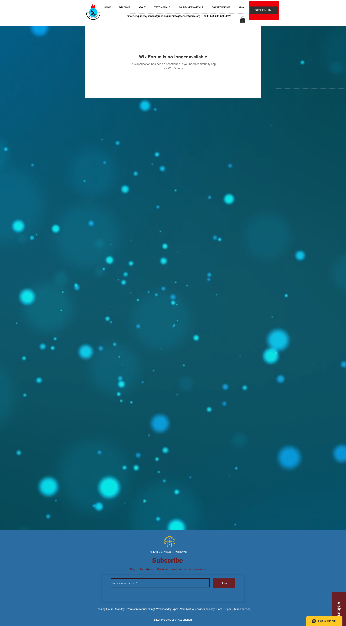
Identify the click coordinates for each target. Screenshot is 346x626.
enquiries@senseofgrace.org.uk (152, 16)
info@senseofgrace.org (186, 16)
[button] (242, 19)
